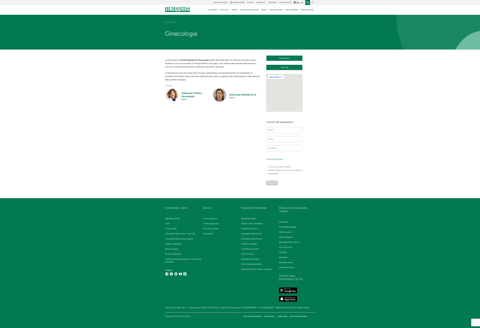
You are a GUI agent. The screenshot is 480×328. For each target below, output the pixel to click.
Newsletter (283, 222)
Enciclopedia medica (287, 227)
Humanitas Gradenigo (250, 259)
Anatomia (283, 257)
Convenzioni (208, 234)
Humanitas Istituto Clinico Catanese (256, 269)
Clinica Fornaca (247, 254)
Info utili (224, 10)
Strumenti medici (286, 262)
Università (260, 2)
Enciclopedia (292, 10)
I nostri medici (171, 229)
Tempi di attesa (171, 249)
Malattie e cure (285, 232)
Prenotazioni (307, 10)
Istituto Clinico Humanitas (252, 223)
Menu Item (294, 2)
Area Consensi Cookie (298, 316)
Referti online (238, 2)
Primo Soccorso (285, 247)
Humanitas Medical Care (251, 234)
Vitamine (282, 252)
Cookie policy (282, 316)
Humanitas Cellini (248, 218)
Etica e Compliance (173, 254)
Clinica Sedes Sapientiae (251, 264)
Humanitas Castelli (249, 244)
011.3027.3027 (312, 2)
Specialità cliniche (172, 218)
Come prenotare (210, 218)
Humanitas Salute (286, 267)
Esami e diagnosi (286, 237)
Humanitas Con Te (220, 2)
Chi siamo (212, 10)
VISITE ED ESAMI (276, 10)
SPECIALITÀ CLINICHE (249, 10)
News (263, 10)
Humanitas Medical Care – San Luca (180, 234)
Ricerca (250, 2)
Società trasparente (173, 244)
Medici (235, 10)
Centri (167, 223)
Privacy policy (269, 316)
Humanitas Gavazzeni (250, 249)
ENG (302, 2)
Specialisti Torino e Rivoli (289, 242)
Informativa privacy (274, 159)
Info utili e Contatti (211, 229)
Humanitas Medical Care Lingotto (179, 239)
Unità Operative (171, 22)
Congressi (272, 2)
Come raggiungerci (211, 223)
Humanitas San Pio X (249, 229)
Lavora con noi (285, 2)
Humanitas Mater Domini (251, 239)
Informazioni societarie (252, 316)
